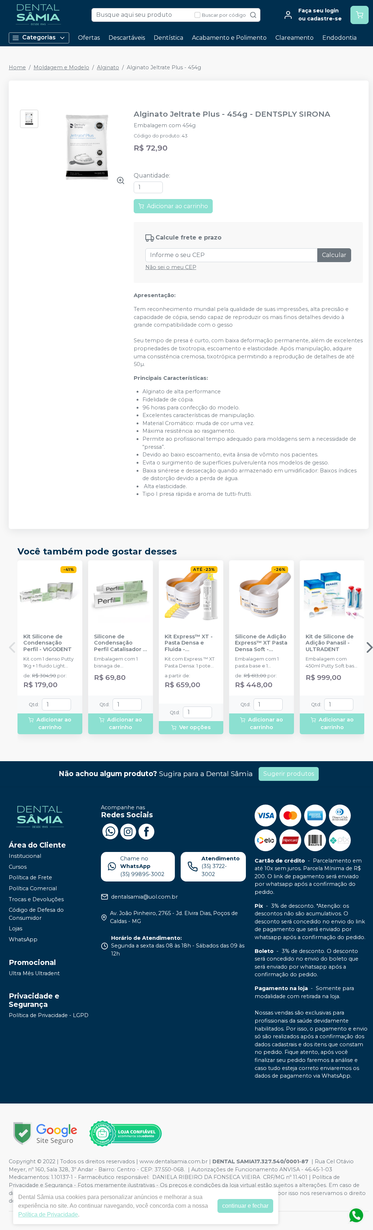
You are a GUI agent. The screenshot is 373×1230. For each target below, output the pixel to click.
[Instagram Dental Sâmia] (128, 831)
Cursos (18, 867)
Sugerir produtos (288, 773)
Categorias (39, 37)
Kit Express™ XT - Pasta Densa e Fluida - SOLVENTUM (189, 643)
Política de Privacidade (48, 1214)
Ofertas (89, 37)
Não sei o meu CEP (170, 267)
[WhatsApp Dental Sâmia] (110, 831)
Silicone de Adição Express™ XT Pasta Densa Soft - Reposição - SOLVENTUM (261, 643)
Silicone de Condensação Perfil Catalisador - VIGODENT (119, 643)
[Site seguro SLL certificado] (45, 1133)
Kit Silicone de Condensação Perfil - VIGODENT (47, 643)
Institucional (25, 856)
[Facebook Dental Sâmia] (146, 831)
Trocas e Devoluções (36, 899)
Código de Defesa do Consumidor (36, 914)
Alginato (108, 67)
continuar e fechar (245, 1206)
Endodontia (339, 37)
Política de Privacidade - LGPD (49, 1015)
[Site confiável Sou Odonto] (125, 1134)
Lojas (15, 929)
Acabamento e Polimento (229, 37)
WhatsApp (23, 939)
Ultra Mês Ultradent (34, 973)
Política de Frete (30, 877)
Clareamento (294, 37)
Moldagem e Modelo (61, 67)
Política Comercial (33, 888)
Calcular (334, 255)
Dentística (168, 37)
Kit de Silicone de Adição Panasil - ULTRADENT (330, 643)
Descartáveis (127, 37)
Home (17, 67)
